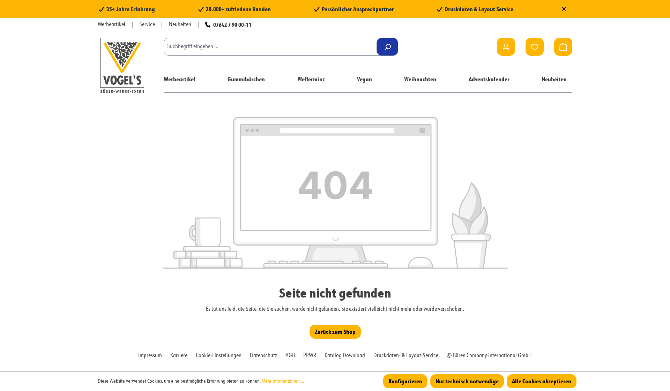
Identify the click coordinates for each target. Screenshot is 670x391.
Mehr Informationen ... (283, 381)
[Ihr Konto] (506, 47)
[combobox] (273, 47)
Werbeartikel (111, 25)
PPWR (309, 356)
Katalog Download (345, 356)
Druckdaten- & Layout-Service (405, 356)
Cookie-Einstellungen (218, 356)
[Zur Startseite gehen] (122, 65)
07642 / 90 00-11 (232, 24)
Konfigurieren (405, 381)
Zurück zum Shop (335, 331)
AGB (290, 356)
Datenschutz (263, 356)
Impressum (150, 356)
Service (147, 25)
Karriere (178, 356)
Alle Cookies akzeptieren (541, 381)
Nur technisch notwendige (467, 381)
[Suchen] (387, 47)
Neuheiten (180, 25)
